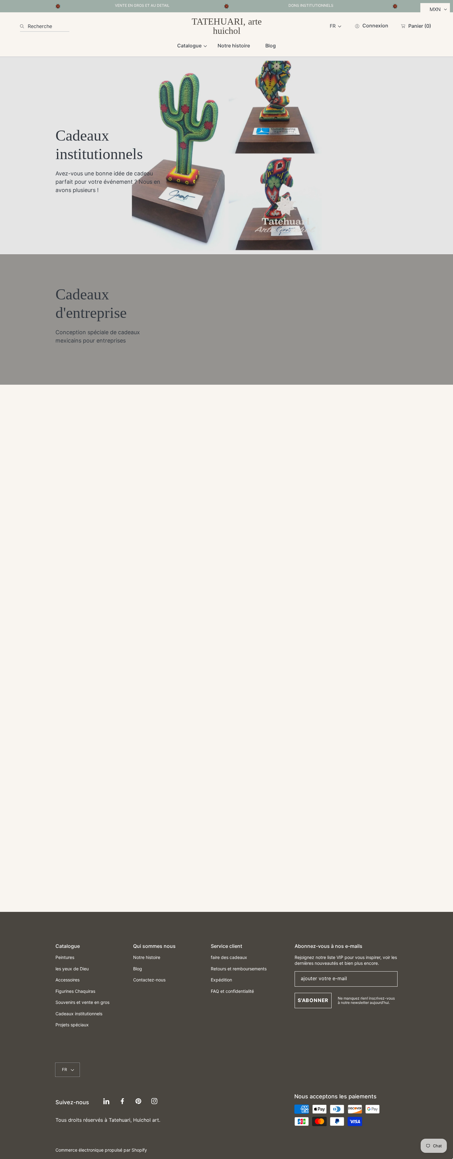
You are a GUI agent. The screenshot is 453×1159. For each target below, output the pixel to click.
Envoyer (226, 832)
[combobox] (44, 26)
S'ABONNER (313, 1000)
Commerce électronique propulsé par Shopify (101, 1150)
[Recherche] (24, 26)
